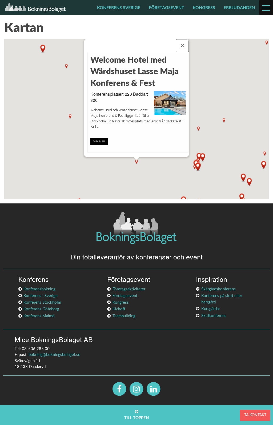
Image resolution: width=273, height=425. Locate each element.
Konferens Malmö (39, 316)
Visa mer (99, 141)
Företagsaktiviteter (129, 289)
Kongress (204, 8)
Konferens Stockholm (42, 302)
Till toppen (136, 418)
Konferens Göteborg (41, 309)
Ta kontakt (255, 415)
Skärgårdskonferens (218, 289)
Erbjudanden (239, 8)
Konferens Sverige (118, 8)
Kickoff (119, 309)
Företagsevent (166, 8)
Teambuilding (124, 316)
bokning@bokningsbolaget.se (54, 355)
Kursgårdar (210, 309)
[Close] (182, 45)
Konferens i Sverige (40, 296)
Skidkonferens (213, 316)
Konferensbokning (39, 289)
